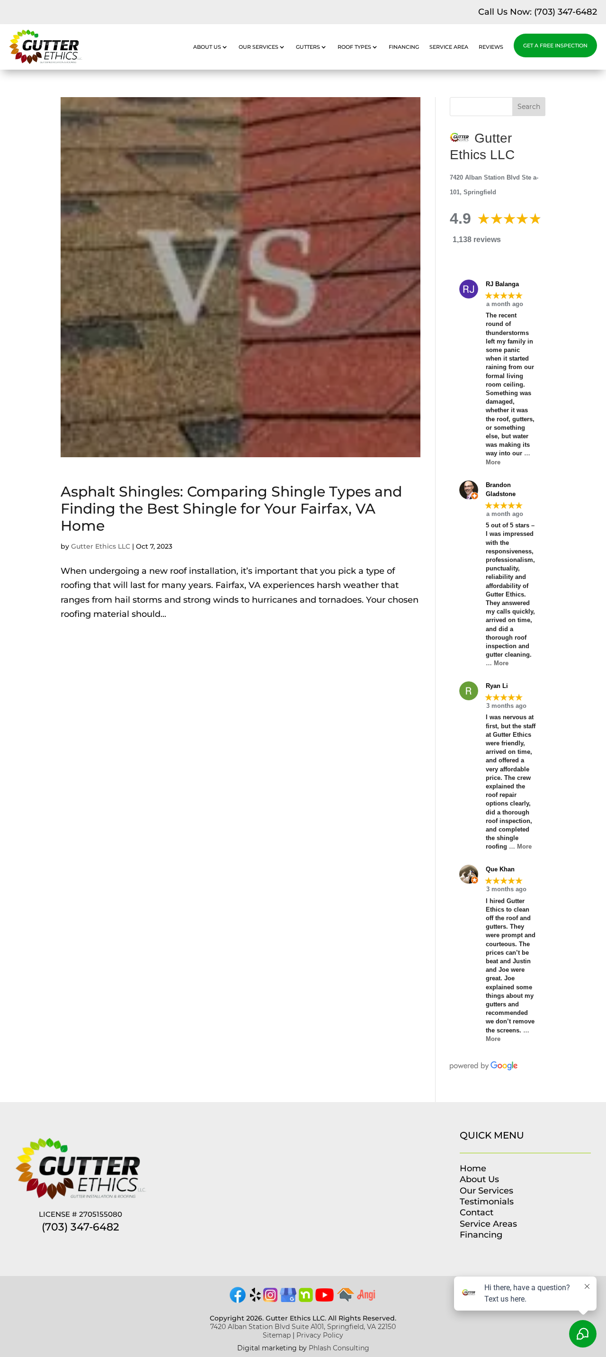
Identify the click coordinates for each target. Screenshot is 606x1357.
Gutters (308, 47)
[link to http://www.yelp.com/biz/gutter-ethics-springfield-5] (255, 1299)
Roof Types (354, 47)
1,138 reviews (477, 239)
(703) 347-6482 (565, 12)
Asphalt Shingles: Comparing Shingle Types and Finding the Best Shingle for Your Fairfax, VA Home (231, 508)
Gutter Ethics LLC (100, 546)
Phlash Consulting (339, 1348)
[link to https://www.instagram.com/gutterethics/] (270, 1299)
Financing (404, 47)
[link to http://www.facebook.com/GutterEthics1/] (237, 1301)
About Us (207, 47)
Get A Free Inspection (555, 45)
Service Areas (488, 1224)
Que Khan (500, 869)
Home (473, 1168)
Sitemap (277, 1335)
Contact (476, 1212)
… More (497, 663)
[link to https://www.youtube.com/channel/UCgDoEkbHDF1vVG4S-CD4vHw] (324, 1299)
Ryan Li (497, 685)
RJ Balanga (502, 284)
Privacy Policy (319, 1335)
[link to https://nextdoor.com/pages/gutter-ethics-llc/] (306, 1299)
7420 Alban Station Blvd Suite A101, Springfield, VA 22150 (303, 1326)
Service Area (448, 47)
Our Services (258, 47)
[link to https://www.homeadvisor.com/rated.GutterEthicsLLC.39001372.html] (346, 1299)
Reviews (491, 47)
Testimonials (487, 1201)
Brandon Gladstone (501, 489)
